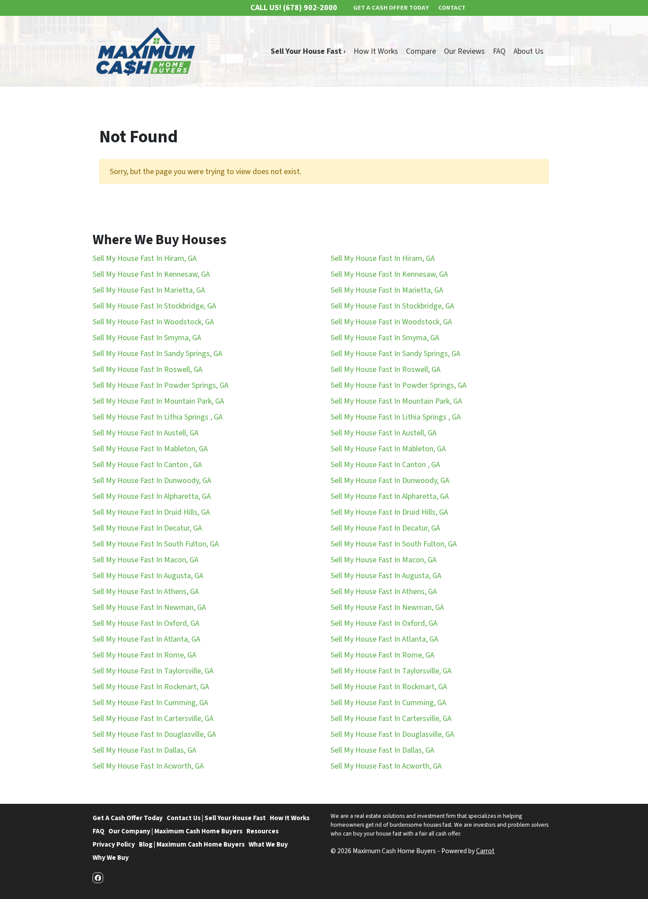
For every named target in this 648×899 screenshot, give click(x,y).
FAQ (499, 51)
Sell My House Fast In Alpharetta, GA (152, 496)
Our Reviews (464, 51)
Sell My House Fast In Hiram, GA (145, 258)
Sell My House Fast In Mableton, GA (150, 448)
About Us (529, 51)
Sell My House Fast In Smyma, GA (147, 337)
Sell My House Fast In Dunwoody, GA (152, 480)
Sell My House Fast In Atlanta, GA (146, 639)
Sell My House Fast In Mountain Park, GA (158, 401)
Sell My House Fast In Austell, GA (145, 432)
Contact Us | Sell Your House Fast (216, 818)
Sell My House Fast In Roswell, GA (147, 369)
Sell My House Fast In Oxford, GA (146, 623)
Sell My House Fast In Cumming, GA (150, 702)
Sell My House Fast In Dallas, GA (144, 750)
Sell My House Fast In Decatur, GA (147, 528)
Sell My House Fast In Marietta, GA (149, 290)
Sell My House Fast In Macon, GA (145, 559)
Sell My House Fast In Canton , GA (147, 464)
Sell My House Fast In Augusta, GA (148, 575)
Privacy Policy (114, 844)
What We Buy (268, 844)
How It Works (376, 51)
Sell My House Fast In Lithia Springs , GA (158, 417)
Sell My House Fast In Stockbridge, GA (154, 306)
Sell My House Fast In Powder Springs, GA (160, 385)
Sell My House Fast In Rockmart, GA (151, 686)
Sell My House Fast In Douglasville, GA (154, 734)
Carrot (485, 851)
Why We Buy (111, 857)
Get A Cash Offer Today (128, 818)
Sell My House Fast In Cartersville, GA (153, 718)
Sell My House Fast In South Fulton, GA (156, 544)
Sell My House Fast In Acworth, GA (148, 766)
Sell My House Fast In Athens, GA (146, 591)
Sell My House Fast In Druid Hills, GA (151, 512)
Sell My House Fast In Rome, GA (144, 655)
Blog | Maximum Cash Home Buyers (192, 844)
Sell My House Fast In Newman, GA (149, 607)
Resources (262, 831)
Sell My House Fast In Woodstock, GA (153, 321)
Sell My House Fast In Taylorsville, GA (153, 670)
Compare (421, 51)
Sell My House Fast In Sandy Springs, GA (157, 353)
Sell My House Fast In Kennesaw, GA (151, 274)
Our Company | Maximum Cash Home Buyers (175, 831)
